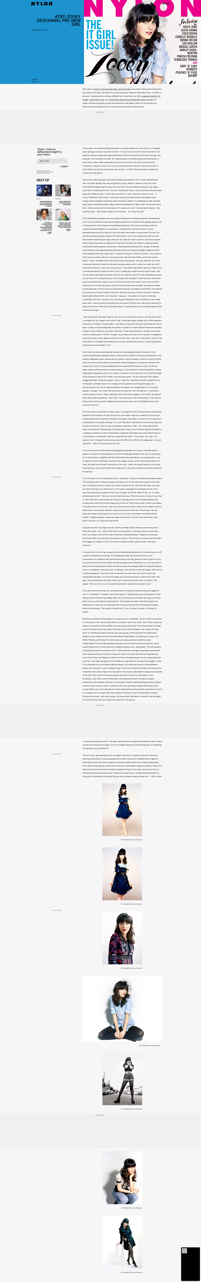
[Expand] (183, 1249)
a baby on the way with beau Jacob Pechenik (112, 89)
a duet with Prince (96, 100)
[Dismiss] (197, 1249)
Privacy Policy (47, 172)
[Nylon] (41, 3)
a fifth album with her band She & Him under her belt (131, 100)
